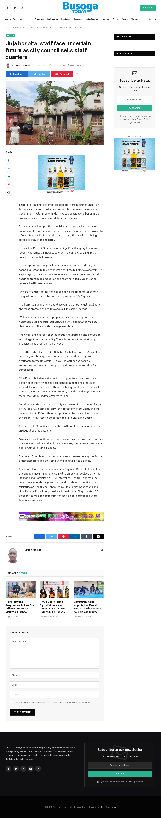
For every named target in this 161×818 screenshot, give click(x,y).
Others (134, 19)
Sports (124, 19)
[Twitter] (9, 168)
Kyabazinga (52, 19)
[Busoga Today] (80, 7)
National (39, 19)
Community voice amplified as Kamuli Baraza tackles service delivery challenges (88, 607)
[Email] (9, 192)
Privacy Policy (143, 119)
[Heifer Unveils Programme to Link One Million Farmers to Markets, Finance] (21, 589)
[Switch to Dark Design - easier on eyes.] (154, 19)
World (115, 19)
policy (129, 781)
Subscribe (148, 7)
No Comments (58, 65)
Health (10, 36)
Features (65, 19)
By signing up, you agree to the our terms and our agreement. (135, 119)
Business (77, 19)
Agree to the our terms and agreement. (121, 781)
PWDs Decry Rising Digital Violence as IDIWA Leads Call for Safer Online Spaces (52, 607)
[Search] (150, 19)
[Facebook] (9, 160)
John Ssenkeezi (108, 807)
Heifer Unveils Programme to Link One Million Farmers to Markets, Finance (20, 607)
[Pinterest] (9, 184)
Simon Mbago (21, 65)
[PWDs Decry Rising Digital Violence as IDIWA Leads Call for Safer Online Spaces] (55, 589)
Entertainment (92, 19)
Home (8, 27)
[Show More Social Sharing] (77, 74)
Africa (106, 19)
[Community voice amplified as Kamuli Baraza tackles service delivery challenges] (89, 589)
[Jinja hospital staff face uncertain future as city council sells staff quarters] (55, 113)
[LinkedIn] (9, 176)
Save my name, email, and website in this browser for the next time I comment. (52, 702)
